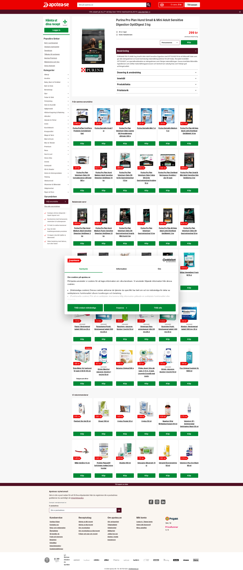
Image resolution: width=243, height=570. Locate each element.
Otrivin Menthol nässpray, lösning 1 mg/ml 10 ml (103, 372)
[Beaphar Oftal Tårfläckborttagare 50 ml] (168, 408)
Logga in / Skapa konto (144, 522)
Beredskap (48, 90)
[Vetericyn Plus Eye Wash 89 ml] (189, 450)
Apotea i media (113, 537)
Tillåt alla (158, 308)
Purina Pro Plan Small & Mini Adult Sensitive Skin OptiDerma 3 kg (189, 175)
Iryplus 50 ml (146, 421)
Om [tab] (159, 269)
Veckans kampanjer (51, 47)
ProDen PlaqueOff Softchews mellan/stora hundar (103, 465)
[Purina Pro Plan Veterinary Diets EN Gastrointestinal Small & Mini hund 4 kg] (125, 215)
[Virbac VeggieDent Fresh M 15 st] (189, 260)
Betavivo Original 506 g (125, 368)
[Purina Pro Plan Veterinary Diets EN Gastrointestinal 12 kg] (189, 215)
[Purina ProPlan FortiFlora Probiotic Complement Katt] (82, 115)
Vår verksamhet (113, 522)
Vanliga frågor (55, 522)
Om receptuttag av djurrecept (89, 531)
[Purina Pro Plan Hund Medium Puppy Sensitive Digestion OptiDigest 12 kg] (103, 215)
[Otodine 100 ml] (125, 450)
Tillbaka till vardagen (52, 54)
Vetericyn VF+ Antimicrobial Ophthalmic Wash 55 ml (189, 424)
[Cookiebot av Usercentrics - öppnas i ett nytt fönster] (165, 260)
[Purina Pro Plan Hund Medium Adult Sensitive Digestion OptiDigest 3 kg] (82, 215)
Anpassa (120, 308)
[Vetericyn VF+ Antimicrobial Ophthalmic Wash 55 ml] (189, 408)
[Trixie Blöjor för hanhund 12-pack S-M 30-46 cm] (82, 355)
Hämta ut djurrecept (86, 525)
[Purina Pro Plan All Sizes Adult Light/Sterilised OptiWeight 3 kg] (168, 215)
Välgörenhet (49, 188)
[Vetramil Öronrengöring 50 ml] (168, 450)
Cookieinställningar (56, 549)
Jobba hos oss (113, 534)
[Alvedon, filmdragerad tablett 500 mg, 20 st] (189, 313)
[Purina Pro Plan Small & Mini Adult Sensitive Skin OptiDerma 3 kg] (189, 160)
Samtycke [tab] (83, 269)
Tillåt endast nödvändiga (85, 308)
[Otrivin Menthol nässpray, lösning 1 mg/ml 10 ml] (103, 355)
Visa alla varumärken (52, 206)
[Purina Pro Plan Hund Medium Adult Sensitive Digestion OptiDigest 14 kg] (103, 160)
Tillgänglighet (112, 525)
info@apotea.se (133, 569)
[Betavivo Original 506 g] (125, 355)
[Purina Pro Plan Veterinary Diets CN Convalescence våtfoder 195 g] (82, 160)
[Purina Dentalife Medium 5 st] (168, 115)
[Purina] (92, 70)
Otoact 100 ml (103, 421)
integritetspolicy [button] (77, 498)
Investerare (112, 540)
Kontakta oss (54, 525)
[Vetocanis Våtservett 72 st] (146, 450)
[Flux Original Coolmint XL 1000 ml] (189, 355)
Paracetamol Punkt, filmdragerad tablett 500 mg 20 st (103, 329)
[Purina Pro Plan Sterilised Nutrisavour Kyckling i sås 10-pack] (168, 160)
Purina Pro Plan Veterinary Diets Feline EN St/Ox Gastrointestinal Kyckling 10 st (146, 177)
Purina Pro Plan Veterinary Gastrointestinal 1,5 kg (146, 231)
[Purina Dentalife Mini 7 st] (146, 115)
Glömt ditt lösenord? (143, 525)
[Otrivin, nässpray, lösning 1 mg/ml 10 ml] (168, 355)
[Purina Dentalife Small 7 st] (103, 115)
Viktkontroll (48, 181)
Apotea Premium (50, 58)
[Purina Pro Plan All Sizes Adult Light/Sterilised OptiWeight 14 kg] (189, 115)
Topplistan (48, 51)
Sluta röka (48, 158)
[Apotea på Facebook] (152, 502)
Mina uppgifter (141, 528)
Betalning (53, 540)
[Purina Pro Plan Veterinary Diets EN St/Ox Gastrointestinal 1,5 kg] (125, 160)
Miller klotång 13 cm (82, 463)
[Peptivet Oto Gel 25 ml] (82, 408)
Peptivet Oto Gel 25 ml (82, 421)
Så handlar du (54, 534)
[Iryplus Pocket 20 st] (125, 408)
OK (119, 510)
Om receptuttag (84, 528)
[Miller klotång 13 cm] (82, 450)
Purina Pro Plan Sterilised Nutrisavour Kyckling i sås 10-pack (167, 175)
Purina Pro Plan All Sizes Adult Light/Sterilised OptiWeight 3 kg (168, 231)
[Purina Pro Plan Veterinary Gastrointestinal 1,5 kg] (146, 215)
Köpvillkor (53, 543)
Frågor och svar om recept (88, 534)
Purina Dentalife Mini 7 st (146, 128)
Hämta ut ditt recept (86, 522)
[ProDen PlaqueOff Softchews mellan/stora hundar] (103, 450)
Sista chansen (49, 66)
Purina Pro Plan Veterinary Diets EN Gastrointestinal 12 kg (189, 231)
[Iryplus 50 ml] (146, 408)
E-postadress (53, 506)
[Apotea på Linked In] (164, 502)
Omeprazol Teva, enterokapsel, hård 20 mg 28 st (146, 329)
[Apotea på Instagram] (158, 502)
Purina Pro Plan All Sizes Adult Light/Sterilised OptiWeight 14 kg (189, 131)
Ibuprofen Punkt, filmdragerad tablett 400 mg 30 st (167, 329)
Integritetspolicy (55, 546)
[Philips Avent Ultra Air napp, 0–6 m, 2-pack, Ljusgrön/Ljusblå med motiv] (146, 355)
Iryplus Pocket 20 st (125, 421)
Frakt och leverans (56, 537)
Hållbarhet (111, 531)
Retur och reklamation (57, 528)
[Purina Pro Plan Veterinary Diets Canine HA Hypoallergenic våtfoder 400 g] (125, 115)
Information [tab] (121, 269)
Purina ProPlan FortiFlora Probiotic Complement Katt (82, 131)
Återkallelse (54, 531)
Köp (189, 42)
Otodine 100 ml (125, 463)
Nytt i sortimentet (51, 43)
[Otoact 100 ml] (103, 408)
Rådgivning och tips (51, 62)
